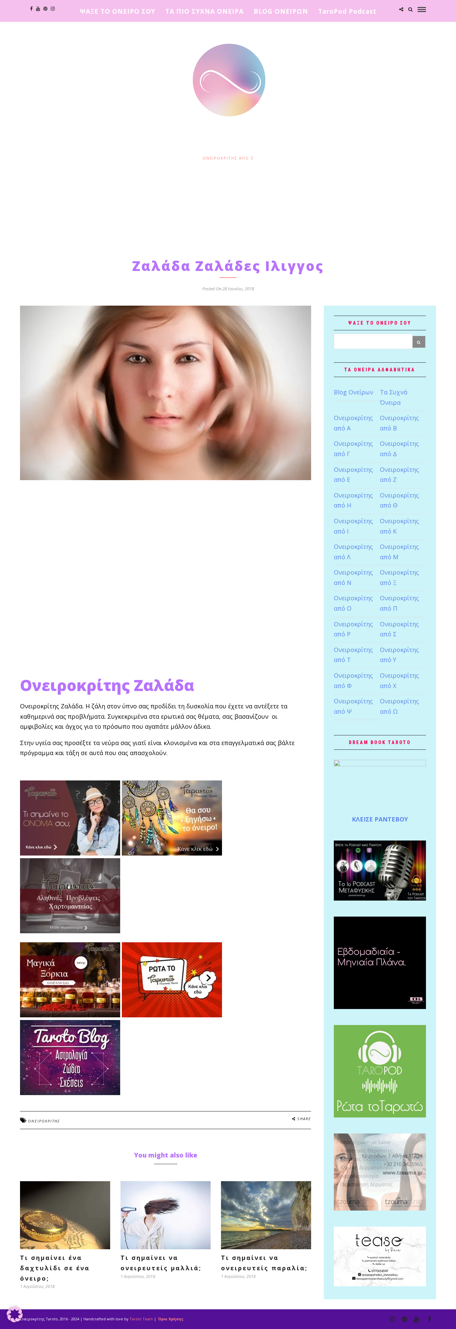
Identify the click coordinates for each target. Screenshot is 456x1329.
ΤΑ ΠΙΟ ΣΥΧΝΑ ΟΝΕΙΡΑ (204, 11)
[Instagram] (53, 8)
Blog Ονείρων (353, 392)
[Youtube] (38, 8)
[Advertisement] (228, 208)
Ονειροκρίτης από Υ (399, 655)
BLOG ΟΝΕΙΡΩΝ (281, 11)
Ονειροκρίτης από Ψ (353, 706)
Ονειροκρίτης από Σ (399, 629)
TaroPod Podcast (347, 11)
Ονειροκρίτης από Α (353, 423)
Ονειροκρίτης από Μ (399, 552)
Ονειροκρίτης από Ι (353, 526)
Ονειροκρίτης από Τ (353, 655)
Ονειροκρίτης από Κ (399, 526)
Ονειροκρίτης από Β (399, 423)
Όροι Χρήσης (170, 1318)
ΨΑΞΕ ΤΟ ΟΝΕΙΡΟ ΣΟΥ (117, 11)
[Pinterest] (45, 8)
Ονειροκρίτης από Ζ (228, 157)
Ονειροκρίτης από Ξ (399, 577)
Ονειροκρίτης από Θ (399, 500)
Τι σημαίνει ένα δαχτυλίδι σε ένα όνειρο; (55, 1268)
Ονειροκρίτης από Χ (399, 680)
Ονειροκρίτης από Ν (353, 577)
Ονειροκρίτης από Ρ (353, 629)
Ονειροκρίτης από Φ (353, 680)
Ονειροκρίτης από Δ (399, 448)
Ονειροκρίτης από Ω (399, 706)
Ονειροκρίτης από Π (399, 603)
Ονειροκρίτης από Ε (353, 474)
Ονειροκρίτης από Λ (353, 552)
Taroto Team (141, 1318)
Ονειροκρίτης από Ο (353, 603)
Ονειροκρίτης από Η (353, 500)
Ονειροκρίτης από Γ (353, 448)
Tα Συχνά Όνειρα (393, 397)
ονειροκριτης (44, 1120)
